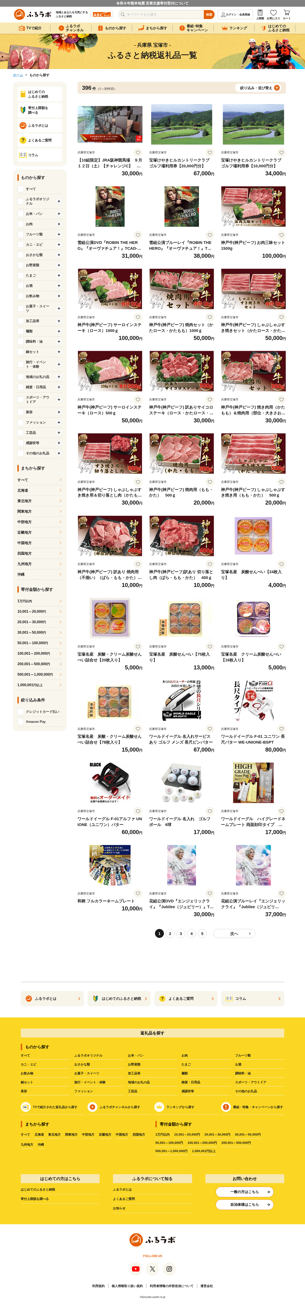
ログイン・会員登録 (238, 14)
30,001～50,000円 (248, 1134)
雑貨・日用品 (191, 1082)
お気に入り (273, 18)
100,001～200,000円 (202, 1142)
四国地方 (24, 553)
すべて (31, 189)
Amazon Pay (36, 721)
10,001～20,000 (31, 611)
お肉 (185, 1055)
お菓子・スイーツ (86, 1073)
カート (287, 18)
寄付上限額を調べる (35, 1199)
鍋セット (27, 1082)
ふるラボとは (122, 1189)
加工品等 (134, 1073)
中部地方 (24, 522)
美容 (24, 1091)
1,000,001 (30, 685)
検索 (209, 14)
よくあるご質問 (124, 1199)
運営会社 (207, 1286)
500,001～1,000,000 (35, 674)
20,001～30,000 (31, 622)
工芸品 (132, 1091)
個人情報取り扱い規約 (127, 1286)
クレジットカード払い (42, 711)
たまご (186, 1064)
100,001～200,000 (33, 653)
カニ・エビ (28, 1064)
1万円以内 (162, 1134)
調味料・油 (243, 1073)
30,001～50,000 (31, 632)
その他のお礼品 (246, 1091)
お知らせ (119, 1208)
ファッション (83, 1091)
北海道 (22, 490)
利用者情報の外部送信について (172, 1286)
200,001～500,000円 (236, 1142)
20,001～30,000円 (217, 1134)
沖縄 (21, 574)
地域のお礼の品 (139, 1082)
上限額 (260, 18)
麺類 (185, 1073)
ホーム (18, 75)
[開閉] (59, 201)
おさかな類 (82, 1064)
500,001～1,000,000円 (171, 1151)
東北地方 (24, 501)
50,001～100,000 (32, 643)
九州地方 (24, 564)
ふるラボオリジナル (88, 1055)
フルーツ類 (243, 1055)
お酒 (238, 1064)
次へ (234, 933)
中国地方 (24, 543)
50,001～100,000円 (169, 1142)
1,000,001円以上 (204, 1151)
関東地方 (24, 511)
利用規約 (98, 1286)
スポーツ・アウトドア (250, 1082)
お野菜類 (134, 1064)
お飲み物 (27, 1073)
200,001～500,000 (33, 664)
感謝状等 (188, 1091)
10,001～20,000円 (187, 1134)
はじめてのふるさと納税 (38, 1189)
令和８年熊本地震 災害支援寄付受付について (152, 3)
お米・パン (136, 1055)
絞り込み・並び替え (256, 88)
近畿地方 (24, 532)
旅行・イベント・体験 (90, 1082)
